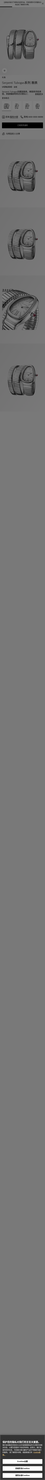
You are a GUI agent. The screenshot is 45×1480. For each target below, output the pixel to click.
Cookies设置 (22, 1461)
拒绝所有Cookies (22, 1468)
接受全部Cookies (22, 1475)
